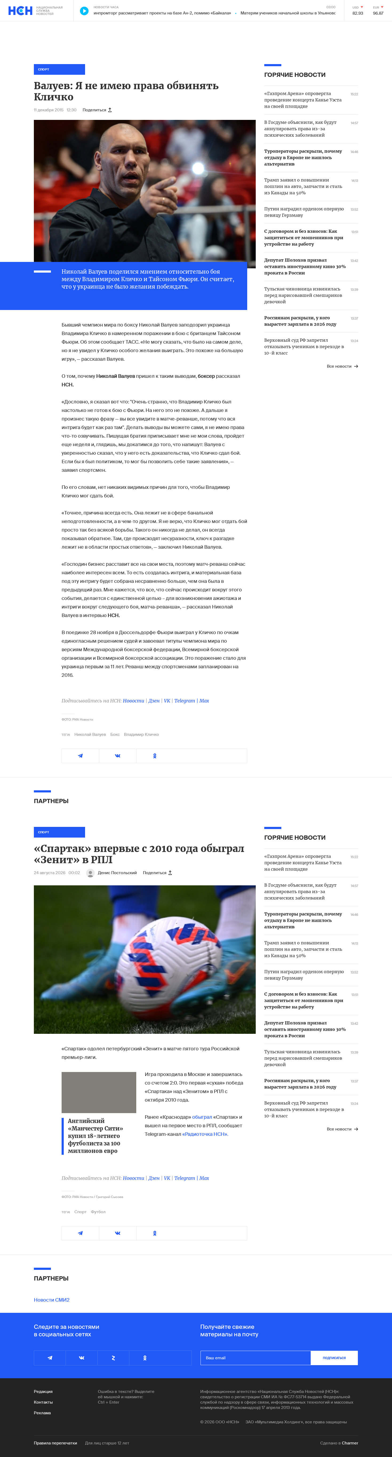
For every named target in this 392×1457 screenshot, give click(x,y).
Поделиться (94, 110)
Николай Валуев (90, 734)
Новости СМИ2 (52, 1300)
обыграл (202, 1117)
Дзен (154, 701)
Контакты (43, 1402)
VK (167, 701)
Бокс (115, 734)
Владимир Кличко (141, 734)
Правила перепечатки (55, 1443)
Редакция (43, 1391)
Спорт (80, 1212)
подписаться (334, 1358)
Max (204, 701)
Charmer (350, 1443)
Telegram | (186, 701)
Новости (133, 701)
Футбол (98, 1212)
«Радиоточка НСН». (205, 1134)
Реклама (42, 1413)
